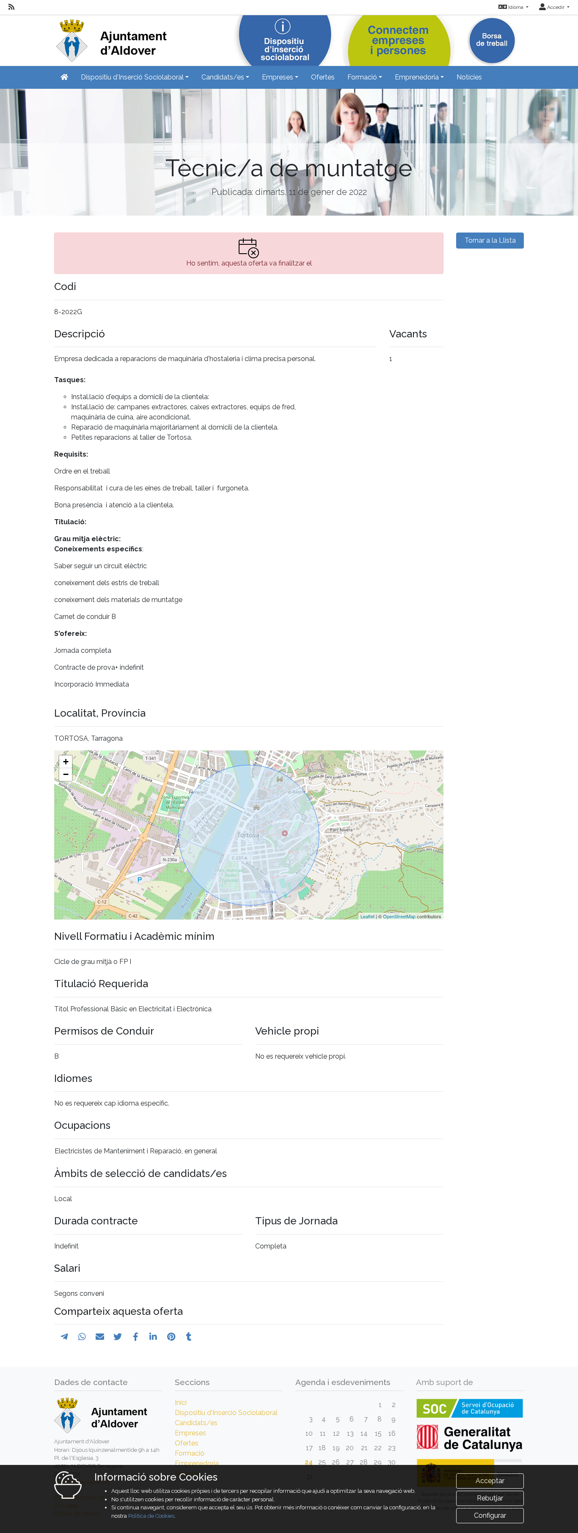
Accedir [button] (556, 7)
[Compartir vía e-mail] (100, 1337)
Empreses (190, 1433)
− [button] (66, 774)
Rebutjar (490, 1498)
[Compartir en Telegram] (64, 1337)
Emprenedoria (197, 1463)
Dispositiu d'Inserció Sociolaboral (226, 1413)
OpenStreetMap (399, 916)
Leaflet (367, 916)
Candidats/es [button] (222, 77)
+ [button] (66, 761)
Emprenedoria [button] (417, 77)
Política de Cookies (151, 1516)
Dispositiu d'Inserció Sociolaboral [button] (132, 77)
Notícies (469, 77)
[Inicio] (110, 38)
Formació (189, 1453)
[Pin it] (171, 1337)
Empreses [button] (277, 77)
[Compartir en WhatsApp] (82, 1337)
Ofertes (323, 77)
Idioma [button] (516, 7)
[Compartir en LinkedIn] (153, 1337)
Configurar (490, 1515)
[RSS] (11, 7)
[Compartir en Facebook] (135, 1337)
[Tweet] (117, 1337)
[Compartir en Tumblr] (189, 1337)
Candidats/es (196, 1423)
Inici (181, 1403)
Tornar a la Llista (490, 240)
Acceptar (490, 1481)
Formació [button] (362, 77)
